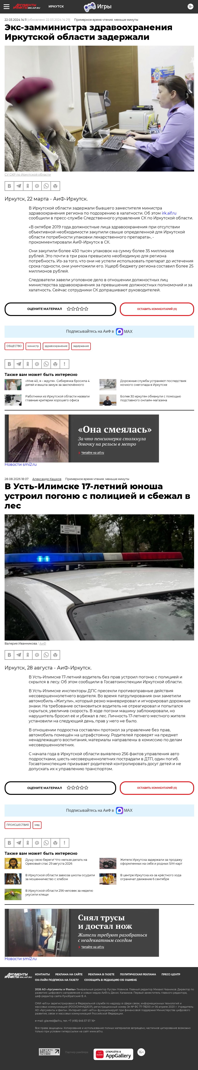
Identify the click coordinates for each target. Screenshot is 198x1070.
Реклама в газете (101, 974)
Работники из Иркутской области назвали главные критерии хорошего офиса (57, 398)
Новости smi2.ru (21, 464)
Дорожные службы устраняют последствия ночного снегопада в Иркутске (153, 383)
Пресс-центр (171, 974)
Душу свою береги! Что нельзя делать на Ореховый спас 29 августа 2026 (56, 861)
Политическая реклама (138, 974)
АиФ (42, 643)
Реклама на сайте (69, 974)
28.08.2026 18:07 (16, 479)
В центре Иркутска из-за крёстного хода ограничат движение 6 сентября (150, 877)
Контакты (42, 974)
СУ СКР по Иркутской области (28, 174)
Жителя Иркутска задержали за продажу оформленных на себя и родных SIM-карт (151, 861)
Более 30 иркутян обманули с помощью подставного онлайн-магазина (150, 398)
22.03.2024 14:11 (16, 20)
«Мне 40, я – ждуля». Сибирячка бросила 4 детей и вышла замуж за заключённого (57, 383)
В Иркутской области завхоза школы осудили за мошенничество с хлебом (60, 877)
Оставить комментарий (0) (157, 309)
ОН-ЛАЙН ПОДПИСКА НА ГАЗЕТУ (57, 980)
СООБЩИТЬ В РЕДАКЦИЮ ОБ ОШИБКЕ (110, 980)
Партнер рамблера (76, 1052)
